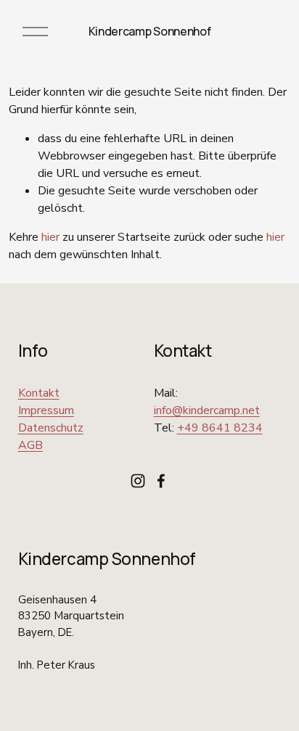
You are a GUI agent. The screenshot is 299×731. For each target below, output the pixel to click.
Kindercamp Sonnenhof (150, 31)
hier (50, 237)
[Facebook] (161, 481)
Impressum (46, 410)
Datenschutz (50, 428)
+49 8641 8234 (220, 428)
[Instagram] (138, 481)
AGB (30, 445)
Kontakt (39, 393)
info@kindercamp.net (207, 410)
